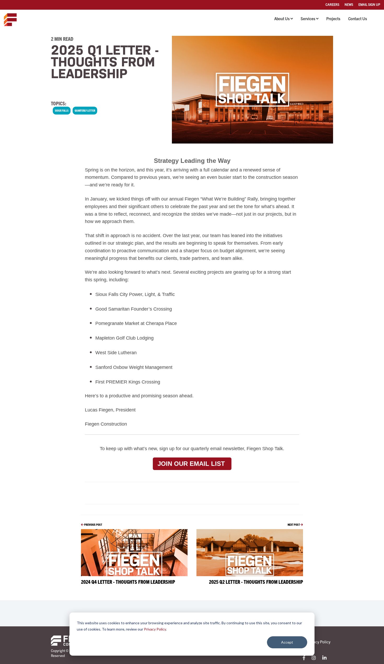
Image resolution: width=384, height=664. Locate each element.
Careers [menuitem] (332, 4)
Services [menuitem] (308, 18)
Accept (287, 642)
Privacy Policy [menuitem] (318, 641)
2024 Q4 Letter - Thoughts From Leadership (128, 582)
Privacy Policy (155, 629)
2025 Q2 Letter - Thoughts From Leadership (256, 582)
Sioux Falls (61, 110)
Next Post (294, 524)
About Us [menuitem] (282, 18)
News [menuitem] (349, 4)
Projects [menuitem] (333, 18)
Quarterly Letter (85, 110)
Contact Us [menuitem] (357, 18)
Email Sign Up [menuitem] (369, 4)
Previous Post (93, 524)
